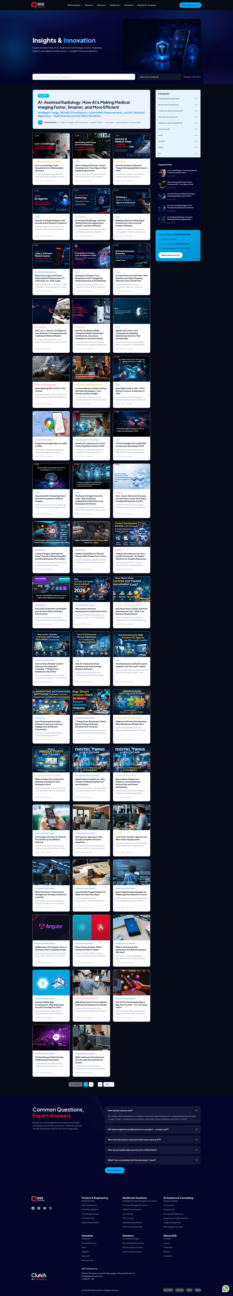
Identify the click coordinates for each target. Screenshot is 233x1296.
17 (100, 1084)
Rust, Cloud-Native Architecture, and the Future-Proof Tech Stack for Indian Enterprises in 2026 (131, 498)
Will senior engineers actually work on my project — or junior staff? (138, 1129)
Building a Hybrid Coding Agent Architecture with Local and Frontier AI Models (130, 223)
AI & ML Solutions (88, 1201)
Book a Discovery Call (190, 5)
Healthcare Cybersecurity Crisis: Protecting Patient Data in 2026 (90, 444)
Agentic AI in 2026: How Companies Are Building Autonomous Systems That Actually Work (128, 334)
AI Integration (168, 1205)
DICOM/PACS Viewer (130, 1239)
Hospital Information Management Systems (139, 1201)
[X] (50, 1208)
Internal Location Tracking (132, 1247)
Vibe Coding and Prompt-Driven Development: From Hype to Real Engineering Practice (91, 168)
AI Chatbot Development (173, 1214)
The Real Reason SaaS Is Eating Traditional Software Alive (49, 1058)
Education (86, 1256)
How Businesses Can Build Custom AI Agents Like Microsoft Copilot (131, 665)
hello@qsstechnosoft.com (92, 1276)
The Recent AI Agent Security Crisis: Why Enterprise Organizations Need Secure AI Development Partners (89, 500)
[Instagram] (44, 1208)
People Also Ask (114, 1170)
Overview (167, 1239)
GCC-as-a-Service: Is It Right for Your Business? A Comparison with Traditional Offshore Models (51, 333)
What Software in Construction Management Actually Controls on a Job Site (51, 894)
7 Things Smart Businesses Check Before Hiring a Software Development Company (90, 724)
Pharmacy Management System (135, 1205)
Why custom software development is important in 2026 (91, 610)
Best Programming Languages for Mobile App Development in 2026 (131, 893)
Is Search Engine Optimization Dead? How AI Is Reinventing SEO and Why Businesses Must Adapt (50, 556)
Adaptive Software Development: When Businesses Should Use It (132, 722)
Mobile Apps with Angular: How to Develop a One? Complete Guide (51, 948)
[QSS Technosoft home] (38, 5)
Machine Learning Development (176, 1218)
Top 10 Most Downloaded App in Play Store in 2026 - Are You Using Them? (131, 1005)
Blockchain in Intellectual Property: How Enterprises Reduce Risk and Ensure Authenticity (128, 783)
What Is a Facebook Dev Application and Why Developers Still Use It (131, 949)
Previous (77, 1084)
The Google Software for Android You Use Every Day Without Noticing (50, 839)
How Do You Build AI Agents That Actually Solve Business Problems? (51, 221)
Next (107, 1084)
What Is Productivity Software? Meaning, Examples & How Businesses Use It (49, 782)
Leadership (167, 1247)
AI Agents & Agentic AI (172, 1222)
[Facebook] (38, 1208)
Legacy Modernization (90, 1222)
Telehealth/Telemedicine (132, 1222)
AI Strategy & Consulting (173, 1227)
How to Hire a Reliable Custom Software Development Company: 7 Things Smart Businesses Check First (49, 667)
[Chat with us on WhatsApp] (225, 1288)
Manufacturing (87, 1260)
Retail (84, 1247)
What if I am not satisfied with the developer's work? (132, 1160)
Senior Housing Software (132, 1227)
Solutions (101, 5)
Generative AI (168, 1209)
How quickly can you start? (120, 1110)
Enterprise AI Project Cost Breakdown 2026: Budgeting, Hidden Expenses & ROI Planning (90, 278)
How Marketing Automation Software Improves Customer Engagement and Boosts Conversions (49, 725)
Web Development (89, 1205)
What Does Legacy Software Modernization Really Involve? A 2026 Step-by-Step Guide (49, 278)
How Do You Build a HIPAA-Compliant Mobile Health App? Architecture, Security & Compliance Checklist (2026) (89, 334)
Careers (166, 1243)
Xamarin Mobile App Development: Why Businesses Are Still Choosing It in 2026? (49, 1005)
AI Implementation (170, 1201)
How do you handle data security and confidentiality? (132, 1150)
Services (89, 5)
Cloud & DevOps (88, 1218)
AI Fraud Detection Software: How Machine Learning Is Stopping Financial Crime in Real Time (132, 278)
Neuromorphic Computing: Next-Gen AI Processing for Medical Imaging (51, 498)
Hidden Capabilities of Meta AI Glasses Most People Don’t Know (90, 555)
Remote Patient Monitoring (133, 1243)
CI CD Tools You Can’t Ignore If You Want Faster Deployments (131, 838)
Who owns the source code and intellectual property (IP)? (134, 1139)
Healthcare (115, 5)
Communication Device (131, 1252)
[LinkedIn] (33, 1208)
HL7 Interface (127, 1214)
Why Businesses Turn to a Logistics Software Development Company (91, 1003)
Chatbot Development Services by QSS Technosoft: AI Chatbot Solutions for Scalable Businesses (131, 556)
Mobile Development (90, 1209)
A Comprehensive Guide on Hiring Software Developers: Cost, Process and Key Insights (90, 391)
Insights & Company (146, 5)
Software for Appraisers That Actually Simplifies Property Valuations (88, 839)
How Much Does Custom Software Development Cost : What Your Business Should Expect (132, 611)
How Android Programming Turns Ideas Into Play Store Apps (90, 893)
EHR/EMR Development (131, 1209)
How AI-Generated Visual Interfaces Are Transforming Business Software (88, 666)
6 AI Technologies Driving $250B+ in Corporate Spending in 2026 (131, 444)
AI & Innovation (73, 5)
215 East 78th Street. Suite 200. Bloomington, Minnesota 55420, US (108, 1273)
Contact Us (167, 1256)
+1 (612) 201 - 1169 (88, 1279)
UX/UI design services (90, 1214)
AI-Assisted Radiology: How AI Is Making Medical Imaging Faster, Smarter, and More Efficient (84, 104)
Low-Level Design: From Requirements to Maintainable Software (49, 168)
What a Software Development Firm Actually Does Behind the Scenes (89, 1060)
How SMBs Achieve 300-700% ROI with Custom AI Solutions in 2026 (130, 391)
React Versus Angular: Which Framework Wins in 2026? (88, 948)
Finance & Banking (89, 1243)
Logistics (85, 1252)
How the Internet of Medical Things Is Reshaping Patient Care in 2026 (131, 168)
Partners (166, 1252)
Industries (128, 5)
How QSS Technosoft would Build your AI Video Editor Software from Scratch (50, 611)
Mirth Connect (128, 1218)
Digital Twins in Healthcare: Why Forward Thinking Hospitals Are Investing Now (90, 782)
